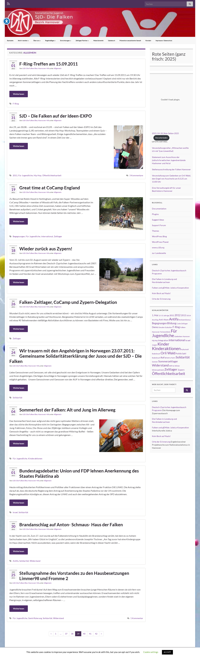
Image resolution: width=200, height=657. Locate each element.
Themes (155, 231)
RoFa (163, 357)
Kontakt (148, 40)
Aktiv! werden (23, 40)
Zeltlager (58, 236)
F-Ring (16, 103)
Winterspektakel (158, 370)
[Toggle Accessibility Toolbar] (6, 21)
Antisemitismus (185, 320)
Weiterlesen (18, 94)
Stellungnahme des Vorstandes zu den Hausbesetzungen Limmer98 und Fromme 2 (74, 575)
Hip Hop (37, 175)
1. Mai (155, 315)
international (47, 236)
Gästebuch (111, 40)
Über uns (36, 40)
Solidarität (17, 397)
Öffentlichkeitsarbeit (51, 175)
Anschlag (155, 320)
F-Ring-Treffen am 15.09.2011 (48, 63)
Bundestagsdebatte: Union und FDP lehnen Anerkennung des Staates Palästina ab (79, 473)
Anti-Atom (164, 319)
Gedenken (178, 336)
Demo (155, 327)
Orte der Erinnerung (161, 299)
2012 (178, 315)
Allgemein (57, 68)
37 (66, 633)
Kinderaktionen (35, 458)
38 (72, 633)
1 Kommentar (136, 618)
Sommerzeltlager (168, 361)
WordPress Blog (159, 236)
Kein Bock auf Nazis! (161, 293)
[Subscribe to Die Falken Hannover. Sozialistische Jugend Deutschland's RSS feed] (8, 3)
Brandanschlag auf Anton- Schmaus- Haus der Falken (71, 524)
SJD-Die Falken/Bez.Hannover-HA (36, 68)
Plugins (155, 214)
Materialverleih (98, 40)
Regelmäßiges (49, 40)
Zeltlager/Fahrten (82, 40)
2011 (15, 175)
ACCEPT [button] (167, 652)
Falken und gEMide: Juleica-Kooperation (170, 287)
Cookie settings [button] (150, 652)
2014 (189, 315)
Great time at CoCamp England (49, 187)
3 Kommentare (136, 175)
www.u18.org (158, 247)
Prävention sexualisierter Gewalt (130, 40)
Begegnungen (19, 236)
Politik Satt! (181, 353)
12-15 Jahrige (164, 315)
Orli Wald (168, 353)
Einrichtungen (65, 40)
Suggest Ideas (158, 219)
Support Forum (159, 225)
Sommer (155, 362)
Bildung (171, 323)
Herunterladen (161, 138)
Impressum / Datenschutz (164, 40)
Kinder (163, 344)
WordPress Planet (160, 242)
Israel (15, 512)
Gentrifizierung (35, 618)
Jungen (154, 345)
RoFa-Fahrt (170, 358)
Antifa (15, 561)
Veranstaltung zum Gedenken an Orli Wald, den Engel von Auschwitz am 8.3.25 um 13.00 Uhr (171, 178)
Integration (163, 340)
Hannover (186, 336)
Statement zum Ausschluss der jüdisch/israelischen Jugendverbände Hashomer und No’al (169, 160)
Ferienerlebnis (165, 332)
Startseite (10, 40)
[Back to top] (193, 650)
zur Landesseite (159, 253)
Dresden (162, 327)
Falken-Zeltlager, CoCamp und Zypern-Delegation (68, 302)
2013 (183, 315)
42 (96, 633)
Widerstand (35, 561)
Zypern (181, 369)
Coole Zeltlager (182, 323)
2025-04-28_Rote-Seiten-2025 (165, 133)
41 (90, 633)
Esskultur (168, 327)
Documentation (159, 208)
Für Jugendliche (25, 175)
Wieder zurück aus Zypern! (45, 248)
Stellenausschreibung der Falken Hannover (171, 169)
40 (84, 633)
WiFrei (171, 366)
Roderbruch (156, 358)
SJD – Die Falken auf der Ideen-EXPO (55, 115)
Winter (177, 366)
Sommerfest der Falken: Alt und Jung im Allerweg (67, 409)
